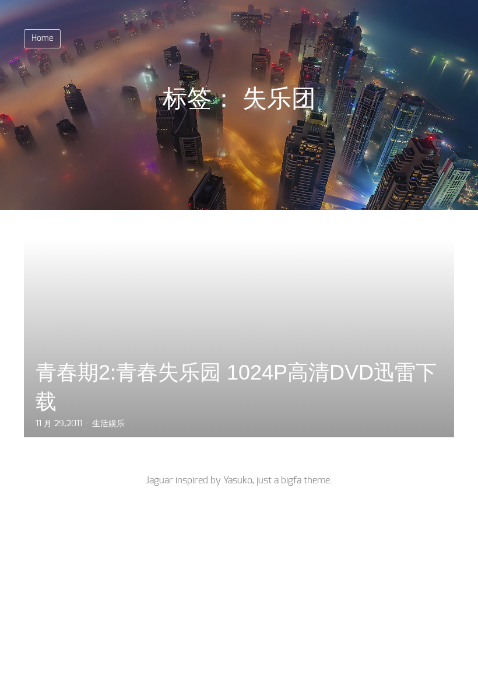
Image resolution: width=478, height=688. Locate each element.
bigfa (291, 480)
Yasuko (237, 480)
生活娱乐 (108, 424)
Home (42, 38)
